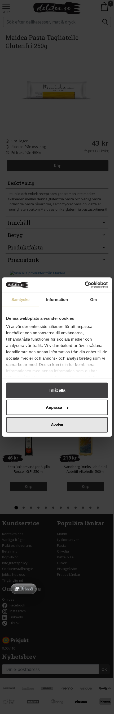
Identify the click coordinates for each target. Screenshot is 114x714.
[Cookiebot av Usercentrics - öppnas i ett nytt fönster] (85, 284)
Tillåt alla (57, 390)
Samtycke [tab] (20, 299)
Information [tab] (57, 299)
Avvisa (57, 424)
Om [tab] (93, 299)
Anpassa (54, 407)
